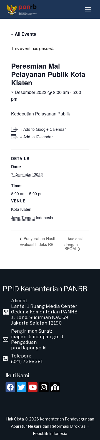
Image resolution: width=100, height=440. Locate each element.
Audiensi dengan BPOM (73, 244)
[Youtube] (33, 387)
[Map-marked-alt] (55, 387)
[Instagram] (44, 387)
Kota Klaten (21, 209)
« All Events (23, 34)
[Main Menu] (87, 9)
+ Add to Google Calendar (43, 129)
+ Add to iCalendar (36, 136)
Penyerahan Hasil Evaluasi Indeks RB (37, 241)
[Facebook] (10, 387)
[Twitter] (21, 387)
